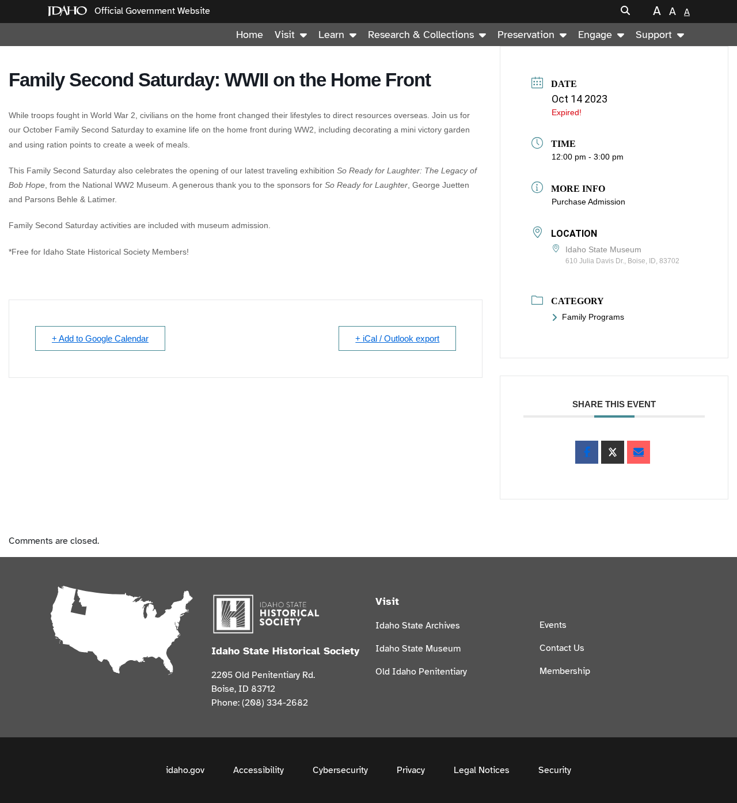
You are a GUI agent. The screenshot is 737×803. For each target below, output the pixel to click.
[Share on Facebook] (586, 452)
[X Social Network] (612, 452)
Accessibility (258, 770)
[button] (625, 11)
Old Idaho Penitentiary (421, 671)
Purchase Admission (588, 201)
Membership (565, 671)
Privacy (411, 770)
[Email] (638, 452)
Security (554, 770)
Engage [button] (595, 34)
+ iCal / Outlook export (397, 338)
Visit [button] (285, 34)
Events (553, 625)
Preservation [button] (525, 34)
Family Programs (593, 316)
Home (249, 34)
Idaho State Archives (417, 625)
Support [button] (654, 34)
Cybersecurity (340, 770)
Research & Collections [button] (421, 34)
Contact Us (562, 648)
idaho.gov (185, 770)
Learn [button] (331, 34)
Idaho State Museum (418, 648)
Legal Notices (482, 770)
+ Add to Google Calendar (100, 338)
